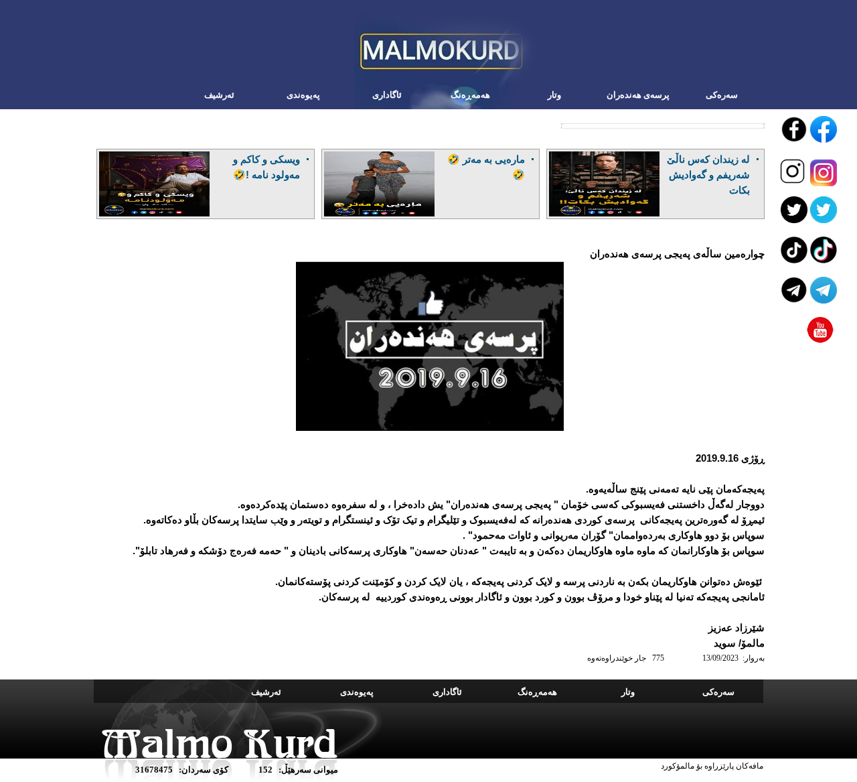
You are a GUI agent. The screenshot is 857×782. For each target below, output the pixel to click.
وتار (554, 95)
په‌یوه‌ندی (303, 95)
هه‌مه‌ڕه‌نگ (470, 95)
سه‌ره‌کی (722, 95)
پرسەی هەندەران (638, 95)
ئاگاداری (387, 95)
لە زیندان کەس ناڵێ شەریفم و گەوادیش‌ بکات (708, 174)
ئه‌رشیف (219, 95)
